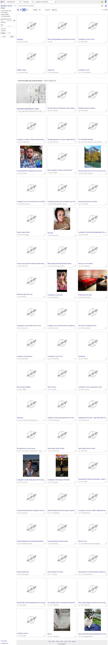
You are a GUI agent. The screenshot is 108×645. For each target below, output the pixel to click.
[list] (17, 9)
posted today (5, 14)
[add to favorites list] (18, 42)
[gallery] (23, 9)
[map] (26, 9)
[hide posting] (44, 42)
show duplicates (6, 16)
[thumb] (20, 9)
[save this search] (105, 5)
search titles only (6, 10)
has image (4, 12)
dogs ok (4, 30)
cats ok (4, 28)
